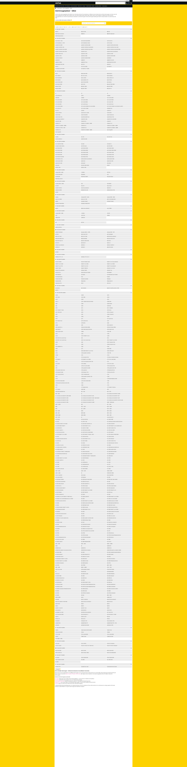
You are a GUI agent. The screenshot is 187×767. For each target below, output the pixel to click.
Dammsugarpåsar (66, 8)
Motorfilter (57, 679)
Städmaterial (59, 8)
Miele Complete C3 (69, 673)
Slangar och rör (58, 682)
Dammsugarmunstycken (59, 681)
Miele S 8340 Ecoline (77, 673)
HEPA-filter (57, 678)
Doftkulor (56, 683)
